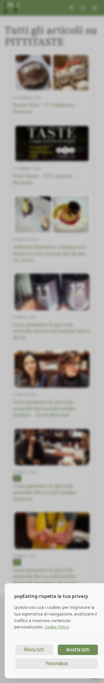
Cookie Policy (56, 627)
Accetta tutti (77, 650)
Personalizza (57, 663)
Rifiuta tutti (34, 650)
